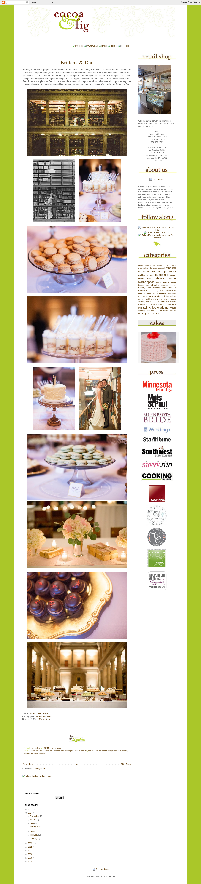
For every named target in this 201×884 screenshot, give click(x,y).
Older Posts (126, 764)
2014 (30, 813)
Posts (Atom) (39, 769)
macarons (171, 290)
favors (173, 282)
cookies (141, 275)
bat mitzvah (159, 268)
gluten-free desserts (168, 285)
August (33, 820)
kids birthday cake (157, 288)
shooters (165, 301)
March (33, 831)
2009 (30, 858)
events (166, 282)
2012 (30, 847)
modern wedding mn (147, 299)
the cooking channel (154, 304)
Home (77, 764)
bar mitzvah (149, 268)
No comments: (56, 748)
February (34, 835)
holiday (141, 287)
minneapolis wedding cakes (162, 296)
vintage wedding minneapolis (110, 751)
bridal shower (143, 271)
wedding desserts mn (148, 313)
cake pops (161, 271)
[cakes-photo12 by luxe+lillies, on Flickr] (157, 179)
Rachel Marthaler (43, 716)
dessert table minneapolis (64, 751)
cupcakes (161, 274)
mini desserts (93, 751)
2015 (30, 809)
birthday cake (170, 268)
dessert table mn (81, 751)
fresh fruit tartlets (152, 285)
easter (158, 282)
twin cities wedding (156, 307)
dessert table (48, 751)
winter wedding (39, 753)
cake (152, 271)
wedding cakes (168, 310)
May (32, 823)
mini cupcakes (144, 293)
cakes (172, 271)
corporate (150, 275)
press (167, 299)
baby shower (150, 265)
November (35, 816)
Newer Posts (28, 764)
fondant (141, 285)
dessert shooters (36, 751)
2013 (30, 843)
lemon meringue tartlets (156, 291)
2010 (30, 854)
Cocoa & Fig (44, 719)
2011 (30, 850)
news (159, 299)
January (34, 839)
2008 (30, 861)
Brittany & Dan (77, 62)
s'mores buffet (154, 302)
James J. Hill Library (38, 713)
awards (141, 265)
